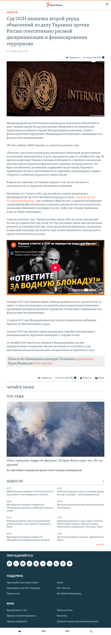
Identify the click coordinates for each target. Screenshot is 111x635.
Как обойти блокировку (69, 594)
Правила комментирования (21, 616)
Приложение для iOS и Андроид (23, 588)
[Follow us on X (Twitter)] (16, 563)
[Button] (73, 58)
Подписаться (13, 594)
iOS (36, 363)
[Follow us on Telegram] (43, 563)
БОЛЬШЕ (100, 545)
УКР (67, 631)
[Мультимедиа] (19, 631)
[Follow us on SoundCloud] (49, 563)
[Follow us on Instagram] (29, 563)
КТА (44, 631)
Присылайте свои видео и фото (22, 583)
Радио (60, 583)
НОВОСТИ (15, 482)
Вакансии (62, 616)
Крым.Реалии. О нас (17, 610)
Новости (12, 12)
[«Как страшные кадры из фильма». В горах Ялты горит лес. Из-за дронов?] (55, 429)
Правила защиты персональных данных (77, 621)
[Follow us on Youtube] (23, 563)
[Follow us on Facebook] (9, 563)
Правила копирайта (17, 621)
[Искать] (91, 631)
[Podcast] (63, 563)
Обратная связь (65, 610)
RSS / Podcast (63, 588)
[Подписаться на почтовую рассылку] (69, 563)
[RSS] (56, 563)
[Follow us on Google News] (36, 563)
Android (46, 363)
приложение (85, 359)
